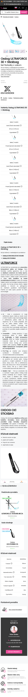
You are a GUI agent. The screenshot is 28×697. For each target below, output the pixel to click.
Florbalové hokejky (8, 17)
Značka (5, 98)
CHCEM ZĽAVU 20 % (15, 4)
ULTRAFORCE (9, 263)
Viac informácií (5, 76)
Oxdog (16, 17)
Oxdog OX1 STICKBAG (9, 258)
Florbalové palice (18, 98)
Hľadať (24, 12)
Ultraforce (4, 100)
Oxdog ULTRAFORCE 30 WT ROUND (13, 256)
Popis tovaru (8, 242)
